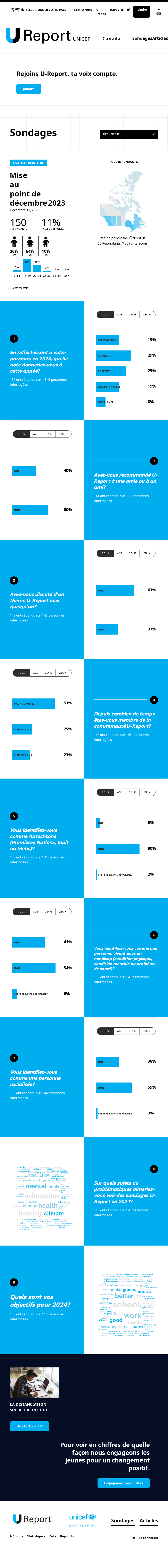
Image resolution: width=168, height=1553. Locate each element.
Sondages (142, 38)
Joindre (141, 9)
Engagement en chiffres (123, 1483)
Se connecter (148, 1538)
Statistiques (83, 9)
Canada (111, 38)
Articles (160, 38)
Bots (52, 1536)
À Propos (101, 12)
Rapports (117, 9)
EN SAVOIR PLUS (29, 1426)
